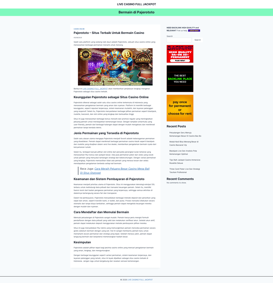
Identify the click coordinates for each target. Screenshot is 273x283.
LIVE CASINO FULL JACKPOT (140, 280)
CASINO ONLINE (79, 29)
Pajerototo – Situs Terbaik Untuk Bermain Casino (109, 33)
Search (170, 36)
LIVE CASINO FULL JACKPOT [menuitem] (95, 89)
